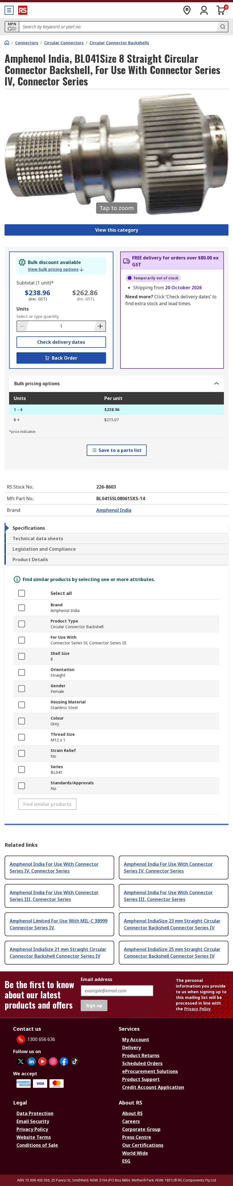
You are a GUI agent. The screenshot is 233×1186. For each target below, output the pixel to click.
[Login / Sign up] (204, 10)
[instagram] (53, 1061)
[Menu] (9, 10)
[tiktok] (74, 1061)
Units (22, 309)
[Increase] (99, 326)
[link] (56, 269)
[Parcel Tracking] (187, 10)
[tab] (116, 528)
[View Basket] (221, 10)
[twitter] (20, 1061)
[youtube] (42, 1061)
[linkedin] (31, 1061)
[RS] (22, 10)
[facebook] (64, 1061)
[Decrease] (22, 326)
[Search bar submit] (222, 27)
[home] (7, 42)
